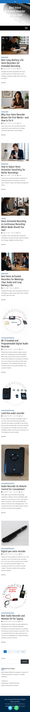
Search (3, 658)
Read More (3, 82)
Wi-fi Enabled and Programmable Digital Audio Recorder (14, 343)
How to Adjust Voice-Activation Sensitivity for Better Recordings (13, 170)
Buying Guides (4, 57)
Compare (3, 218)
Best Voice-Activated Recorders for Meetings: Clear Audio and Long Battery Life (12, 280)
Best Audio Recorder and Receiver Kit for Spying (13, 617)
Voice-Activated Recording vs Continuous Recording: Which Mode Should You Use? (13, 225)
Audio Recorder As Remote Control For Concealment (13, 487)
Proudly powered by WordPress (14, 704)
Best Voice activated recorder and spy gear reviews (15, 13)
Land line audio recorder (12, 413)
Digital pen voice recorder (13, 551)
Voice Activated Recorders (7, 337)
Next (23, 651)
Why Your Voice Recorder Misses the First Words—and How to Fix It (15, 117)
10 (17, 651)
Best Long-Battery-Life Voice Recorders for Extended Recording (12, 63)
